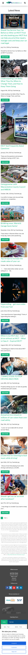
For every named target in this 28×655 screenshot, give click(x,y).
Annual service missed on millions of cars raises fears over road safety (14, 417)
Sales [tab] (4, 622)
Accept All (14, 643)
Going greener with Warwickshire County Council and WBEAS (13, 187)
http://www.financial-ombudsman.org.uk (16, 554)
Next (5, 518)
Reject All (14, 651)
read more (5, 57)
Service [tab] (11, 622)
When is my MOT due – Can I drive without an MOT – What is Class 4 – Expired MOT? (13, 338)
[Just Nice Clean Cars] (14, 3)
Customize (14, 647)
